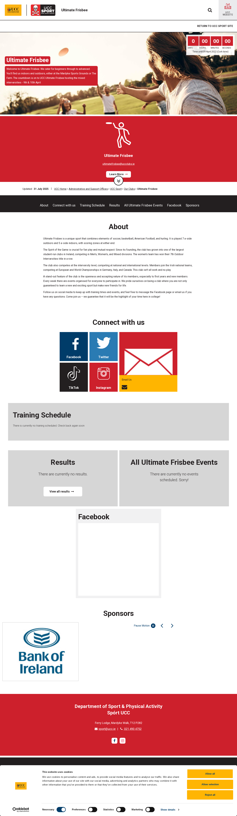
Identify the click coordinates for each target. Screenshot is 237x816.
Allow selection (210, 784)
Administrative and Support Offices (88, 188)
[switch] (92, 809)
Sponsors (192, 205)
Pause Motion (142, 625)
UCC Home (60, 188)
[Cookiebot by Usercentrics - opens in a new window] (21, 809)
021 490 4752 (132, 729)
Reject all (210, 794)
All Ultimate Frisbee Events (143, 205)
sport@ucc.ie (107, 729)
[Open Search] (210, 10)
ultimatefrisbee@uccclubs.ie (119, 163)
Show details (168, 809)
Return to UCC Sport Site (215, 26)
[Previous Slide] (161, 625)
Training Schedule (92, 205)
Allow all (210, 773)
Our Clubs (129, 188)
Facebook (174, 205)
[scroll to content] (118, 180)
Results (114, 205)
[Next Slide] (172, 625)
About (44, 205)
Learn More (116, 174)
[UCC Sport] (44, 10)
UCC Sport (116, 188)
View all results (59, 491)
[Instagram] (122, 741)
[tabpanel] (118, 73)
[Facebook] (114, 741)
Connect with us (64, 205)
